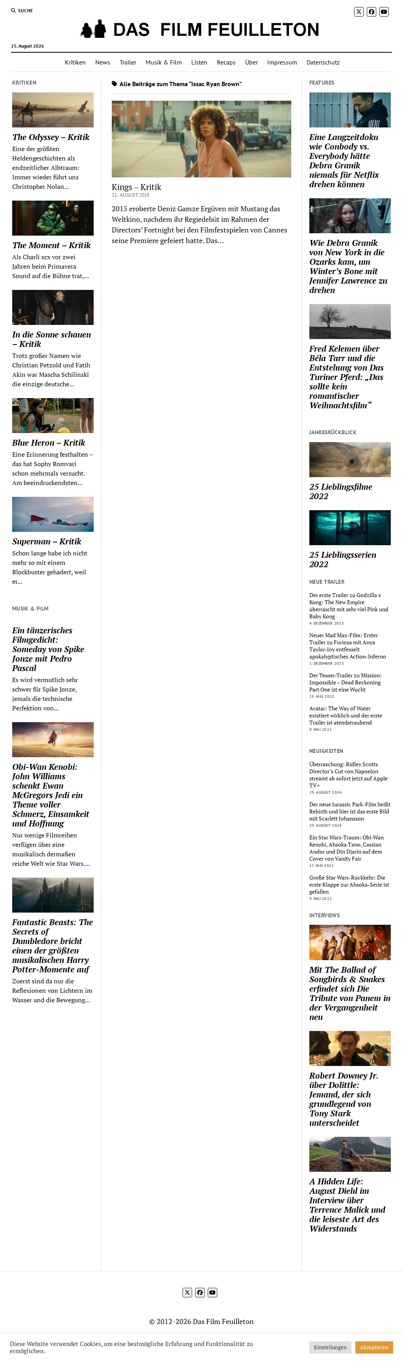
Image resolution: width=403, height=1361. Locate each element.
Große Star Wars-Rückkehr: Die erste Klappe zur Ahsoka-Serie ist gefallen (349, 884)
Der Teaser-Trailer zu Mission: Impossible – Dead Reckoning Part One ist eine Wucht (345, 682)
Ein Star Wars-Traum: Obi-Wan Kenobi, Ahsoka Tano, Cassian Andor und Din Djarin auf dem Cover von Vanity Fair (346, 848)
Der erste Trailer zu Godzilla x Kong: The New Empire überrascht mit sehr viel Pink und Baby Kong (348, 606)
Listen (199, 62)
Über (251, 62)
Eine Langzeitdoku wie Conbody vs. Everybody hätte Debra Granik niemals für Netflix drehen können (344, 160)
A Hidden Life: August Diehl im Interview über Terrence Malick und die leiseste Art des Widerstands (347, 1205)
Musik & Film (164, 62)
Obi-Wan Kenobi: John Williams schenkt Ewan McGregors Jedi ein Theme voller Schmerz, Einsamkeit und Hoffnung (50, 795)
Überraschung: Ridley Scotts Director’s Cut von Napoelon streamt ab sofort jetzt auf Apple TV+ (348, 775)
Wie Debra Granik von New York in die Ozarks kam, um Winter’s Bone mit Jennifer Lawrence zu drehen (348, 266)
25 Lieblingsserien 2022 (342, 559)
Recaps (226, 62)
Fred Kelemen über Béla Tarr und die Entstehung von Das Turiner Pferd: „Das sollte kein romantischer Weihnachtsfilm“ (346, 377)
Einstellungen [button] (330, 1347)
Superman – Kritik (46, 541)
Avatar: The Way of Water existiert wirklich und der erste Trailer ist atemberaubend (345, 715)
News (102, 62)
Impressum (282, 62)
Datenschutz (323, 62)
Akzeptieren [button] (374, 1347)
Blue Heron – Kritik (48, 442)
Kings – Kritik (136, 186)
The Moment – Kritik (51, 245)
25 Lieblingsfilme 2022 (340, 491)
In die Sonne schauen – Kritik (51, 339)
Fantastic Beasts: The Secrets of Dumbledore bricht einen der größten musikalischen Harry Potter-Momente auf (52, 945)
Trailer (128, 62)
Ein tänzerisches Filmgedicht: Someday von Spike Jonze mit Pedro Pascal (48, 649)
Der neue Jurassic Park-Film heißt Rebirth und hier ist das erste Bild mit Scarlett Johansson (349, 811)
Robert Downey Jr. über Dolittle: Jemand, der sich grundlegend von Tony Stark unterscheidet (343, 1099)
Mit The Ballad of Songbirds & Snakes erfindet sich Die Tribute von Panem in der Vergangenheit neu (349, 993)
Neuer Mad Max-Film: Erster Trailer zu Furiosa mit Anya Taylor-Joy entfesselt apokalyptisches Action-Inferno (347, 646)
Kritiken (75, 62)
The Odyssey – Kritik (50, 137)
